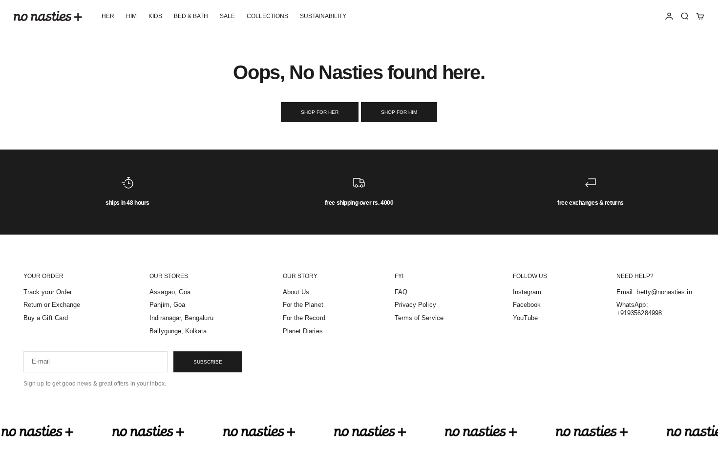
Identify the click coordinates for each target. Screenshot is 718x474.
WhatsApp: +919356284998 (639, 309)
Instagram (527, 292)
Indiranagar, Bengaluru (181, 318)
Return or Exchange (51, 304)
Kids (155, 16)
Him (131, 16)
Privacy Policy (415, 304)
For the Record (304, 318)
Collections (267, 16)
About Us (296, 292)
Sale (227, 16)
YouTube (525, 318)
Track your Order (47, 292)
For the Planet (303, 304)
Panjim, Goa (167, 304)
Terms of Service (419, 318)
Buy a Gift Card (45, 318)
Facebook (527, 304)
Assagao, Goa (169, 292)
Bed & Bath (191, 16)
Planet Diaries (303, 331)
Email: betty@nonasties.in (654, 292)
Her (108, 16)
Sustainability (323, 16)
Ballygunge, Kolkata (178, 331)
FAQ (401, 292)
